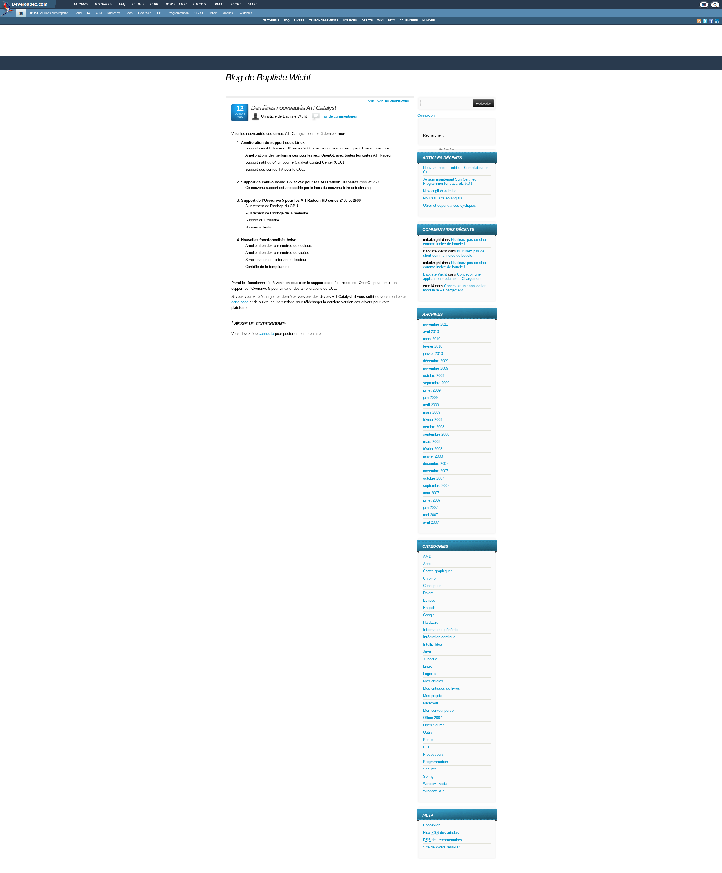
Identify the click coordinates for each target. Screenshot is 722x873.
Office (213, 13)
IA (88, 13)
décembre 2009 (435, 361)
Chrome (429, 578)
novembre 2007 (435, 471)
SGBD (198, 13)
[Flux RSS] (699, 21)
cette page (239, 302)
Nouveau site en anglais (442, 198)
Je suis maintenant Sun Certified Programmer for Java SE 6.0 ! (449, 181)
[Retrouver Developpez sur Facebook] (711, 21)
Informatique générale (440, 630)
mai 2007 (430, 515)
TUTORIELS (271, 20)
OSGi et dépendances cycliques (449, 205)
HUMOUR (428, 20)
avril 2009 (431, 405)
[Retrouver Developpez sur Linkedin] (717, 21)
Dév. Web (144, 13)
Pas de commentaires (339, 116)
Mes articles (433, 681)
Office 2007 (432, 718)
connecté (267, 333)
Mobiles (228, 13)
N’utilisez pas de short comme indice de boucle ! (455, 242)
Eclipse (429, 600)
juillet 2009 (432, 390)
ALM (99, 13)
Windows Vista (435, 784)
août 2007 (431, 493)
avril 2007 (431, 522)
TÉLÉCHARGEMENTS (323, 20)
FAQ (287, 20)
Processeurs (433, 754)
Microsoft (113, 13)
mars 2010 (431, 339)
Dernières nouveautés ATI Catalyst (293, 108)
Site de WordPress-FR (441, 847)
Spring (428, 776)
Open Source (433, 725)
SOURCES (350, 20)
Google (429, 615)
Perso (428, 740)
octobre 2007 (433, 478)
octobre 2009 (433, 375)
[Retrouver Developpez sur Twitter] (705, 21)
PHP (427, 747)
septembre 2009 (436, 383)
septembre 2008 (436, 434)
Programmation (178, 13)
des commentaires (442, 840)
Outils (428, 732)
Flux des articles (441, 832)
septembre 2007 (436, 485)
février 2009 (432, 419)
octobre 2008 (433, 427)
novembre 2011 (435, 324)
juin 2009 (430, 397)
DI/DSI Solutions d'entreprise (48, 13)
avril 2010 (431, 331)
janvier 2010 (433, 353)
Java (129, 13)
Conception (432, 586)
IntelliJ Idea (432, 644)
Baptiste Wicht (435, 274)
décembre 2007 (435, 463)
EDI (159, 13)
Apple (427, 564)
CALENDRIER (409, 20)
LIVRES (299, 20)
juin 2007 (430, 507)
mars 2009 (431, 412)
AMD (371, 100)
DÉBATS (367, 20)
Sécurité (430, 769)
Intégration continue (439, 637)
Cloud (78, 13)
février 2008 (432, 449)
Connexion (426, 115)
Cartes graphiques (393, 100)
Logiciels (430, 674)
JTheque (430, 659)
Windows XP (433, 791)
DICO (391, 20)
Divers (428, 593)
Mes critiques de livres (441, 688)
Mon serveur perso (438, 710)
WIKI (380, 20)
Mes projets (432, 696)
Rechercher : (433, 135)
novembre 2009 (435, 368)
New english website (439, 191)
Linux (427, 666)
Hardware (430, 622)
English (429, 608)
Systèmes (245, 13)
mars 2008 (431, 441)
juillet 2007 (432, 500)
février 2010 (432, 346)
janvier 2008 (433, 456)
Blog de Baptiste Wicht (268, 77)
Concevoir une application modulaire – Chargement (452, 276)
